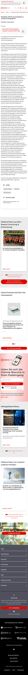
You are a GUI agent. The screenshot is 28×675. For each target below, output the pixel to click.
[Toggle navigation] (26, 8)
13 (9, 276)
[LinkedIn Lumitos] (14, 649)
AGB (14, 670)
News (2, 548)
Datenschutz (20, 670)
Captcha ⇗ (20, 389)
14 (8, 516)
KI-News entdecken (14, 533)
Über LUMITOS (13, 658)
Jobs (2, 575)
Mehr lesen (4, 397)
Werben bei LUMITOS (13, 655)
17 (15, 276)
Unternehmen (5, 554)
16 (11, 516)
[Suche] (16, 8)
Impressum (7, 670)
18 (14, 516)
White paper (4, 564)
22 (20, 516)
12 (5, 516)
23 (22, 516)
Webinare (3, 569)
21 (19, 516)
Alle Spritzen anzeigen (14, 348)
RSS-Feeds (4, 585)
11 (22, 514)
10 (20, 514)
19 (18, 276)
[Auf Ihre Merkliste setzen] (23, 8)
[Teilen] (18, 8)
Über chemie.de (14, 661)
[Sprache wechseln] (21, 8)
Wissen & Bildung (6, 580)
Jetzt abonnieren (14, 608)
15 (12, 276)
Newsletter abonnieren (12, 384)
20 (17, 516)
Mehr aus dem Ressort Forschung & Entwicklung (14, 281)
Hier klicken (14, 388)
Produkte (3, 559)
